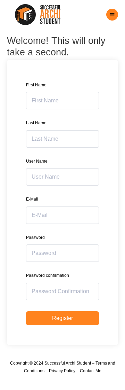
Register (62, 318)
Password (35, 237)
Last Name (36, 122)
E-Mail (32, 199)
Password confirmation (47, 275)
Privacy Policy (62, 370)
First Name (36, 85)
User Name (37, 161)
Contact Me (90, 370)
